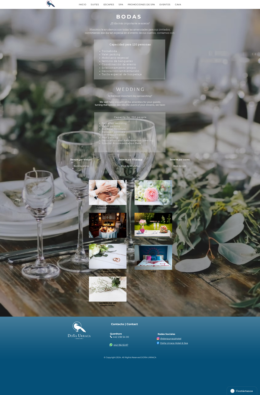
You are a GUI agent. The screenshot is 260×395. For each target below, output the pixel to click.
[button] (94, 4)
